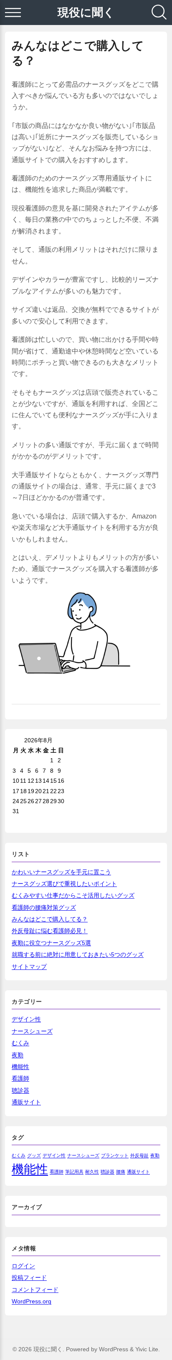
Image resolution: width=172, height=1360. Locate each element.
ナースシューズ (32, 1031)
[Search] (159, 12)
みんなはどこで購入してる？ (50, 919)
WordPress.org (31, 1301)
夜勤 (17, 1055)
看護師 (20, 1078)
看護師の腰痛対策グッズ (44, 907)
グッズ (34, 1155)
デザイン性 (26, 1019)
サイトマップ (29, 966)
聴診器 (20, 1090)
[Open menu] (13, 12)
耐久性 (92, 1171)
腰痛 (120, 1171)
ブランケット (115, 1155)
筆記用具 (74, 1171)
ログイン (23, 1265)
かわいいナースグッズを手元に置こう (61, 872)
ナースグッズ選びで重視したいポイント (64, 883)
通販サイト (26, 1102)
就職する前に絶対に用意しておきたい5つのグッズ (78, 954)
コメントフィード (35, 1289)
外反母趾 (139, 1155)
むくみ (20, 1042)
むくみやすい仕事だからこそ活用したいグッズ (73, 895)
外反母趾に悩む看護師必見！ (50, 930)
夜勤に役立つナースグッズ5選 (51, 942)
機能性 (20, 1066)
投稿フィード (29, 1277)
